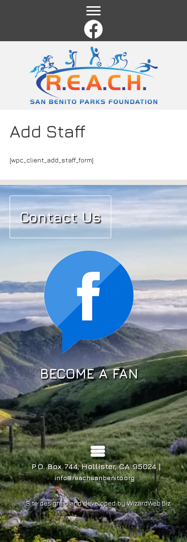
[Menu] (93, 11)
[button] (94, 30)
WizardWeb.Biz (149, 503)
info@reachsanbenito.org (95, 477)
